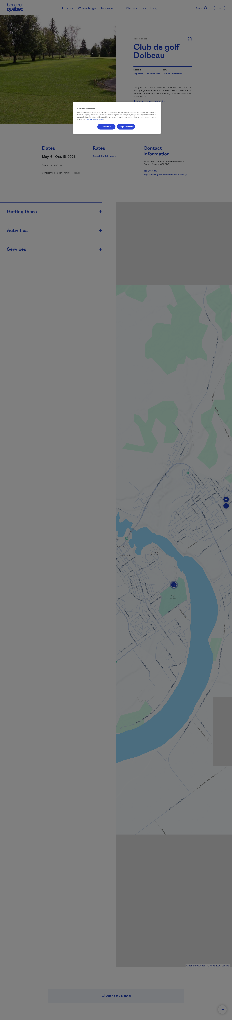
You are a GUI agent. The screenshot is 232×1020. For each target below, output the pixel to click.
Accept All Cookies (126, 127)
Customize (106, 127)
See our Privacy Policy (96, 119)
